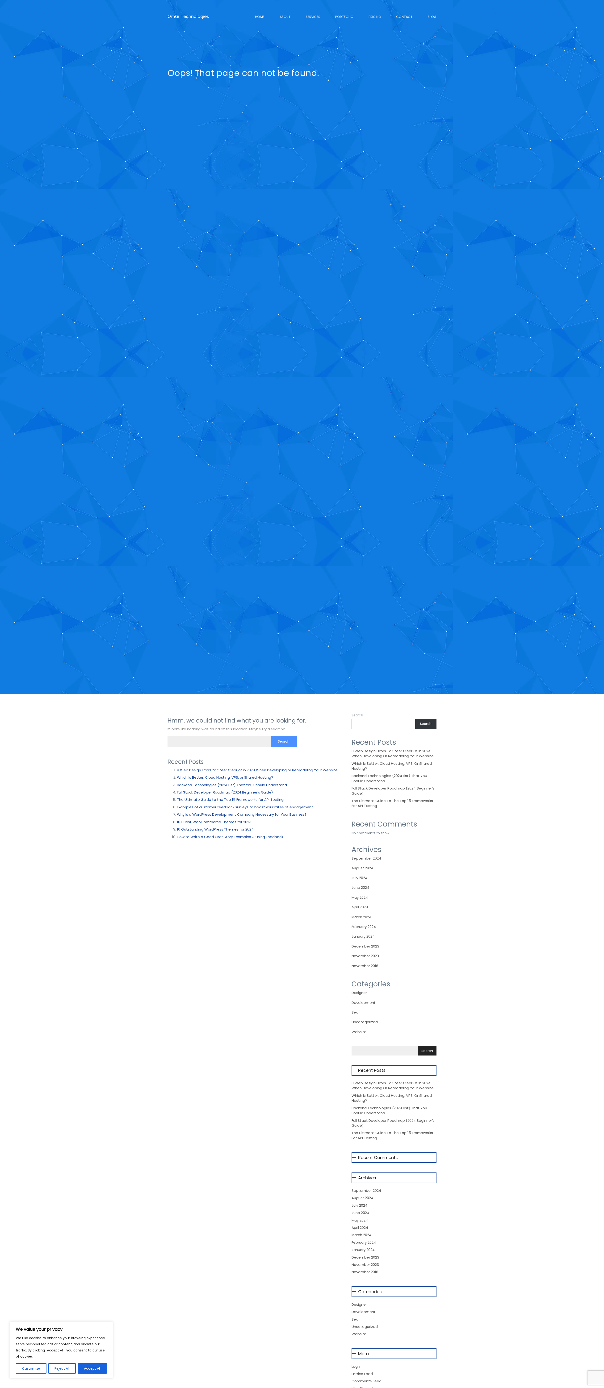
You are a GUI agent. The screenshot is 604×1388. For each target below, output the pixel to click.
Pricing (374, 16)
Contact (404, 16)
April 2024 (360, 907)
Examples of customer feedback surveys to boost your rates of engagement (245, 807)
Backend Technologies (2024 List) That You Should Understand (232, 784)
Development (364, 1002)
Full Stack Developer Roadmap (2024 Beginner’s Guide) (225, 792)
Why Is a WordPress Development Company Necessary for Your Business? (241, 814)
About (285, 16)
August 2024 (362, 867)
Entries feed (362, 1373)
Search (357, 715)
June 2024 (360, 887)
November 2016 (365, 965)
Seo (355, 1012)
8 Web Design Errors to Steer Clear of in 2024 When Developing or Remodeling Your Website (257, 770)
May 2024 (360, 897)
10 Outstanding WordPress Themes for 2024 (215, 829)
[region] (61, 1350)
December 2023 (365, 946)
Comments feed (367, 1381)
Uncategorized (365, 1021)
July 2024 (359, 877)
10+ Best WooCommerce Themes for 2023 (214, 821)
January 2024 (363, 936)
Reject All (62, 1368)
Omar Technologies (188, 14)
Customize (31, 1368)
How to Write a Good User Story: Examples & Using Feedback (230, 836)
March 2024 (361, 916)
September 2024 (366, 858)
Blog (431, 16)
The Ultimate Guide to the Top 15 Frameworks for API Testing (230, 799)
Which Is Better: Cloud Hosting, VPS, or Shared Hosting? (225, 777)
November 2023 (365, 955)
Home (259, 16)
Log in (356, 1366)
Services (312, 16)
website (359, 1031)
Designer (359, 992)
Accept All (92, 1368)
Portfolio (343, 16)
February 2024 (364, 926)
